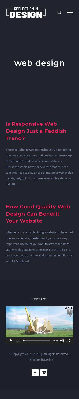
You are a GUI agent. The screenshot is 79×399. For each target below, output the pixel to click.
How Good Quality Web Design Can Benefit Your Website (38, 214)
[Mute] (62, 340)
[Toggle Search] (59, 12)
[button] (39, 325)
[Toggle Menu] (70, 12)
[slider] (36, 340)
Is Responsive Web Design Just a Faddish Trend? (36, 131)
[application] (39, 325)
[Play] (11, 340)
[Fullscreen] (68, 340)
